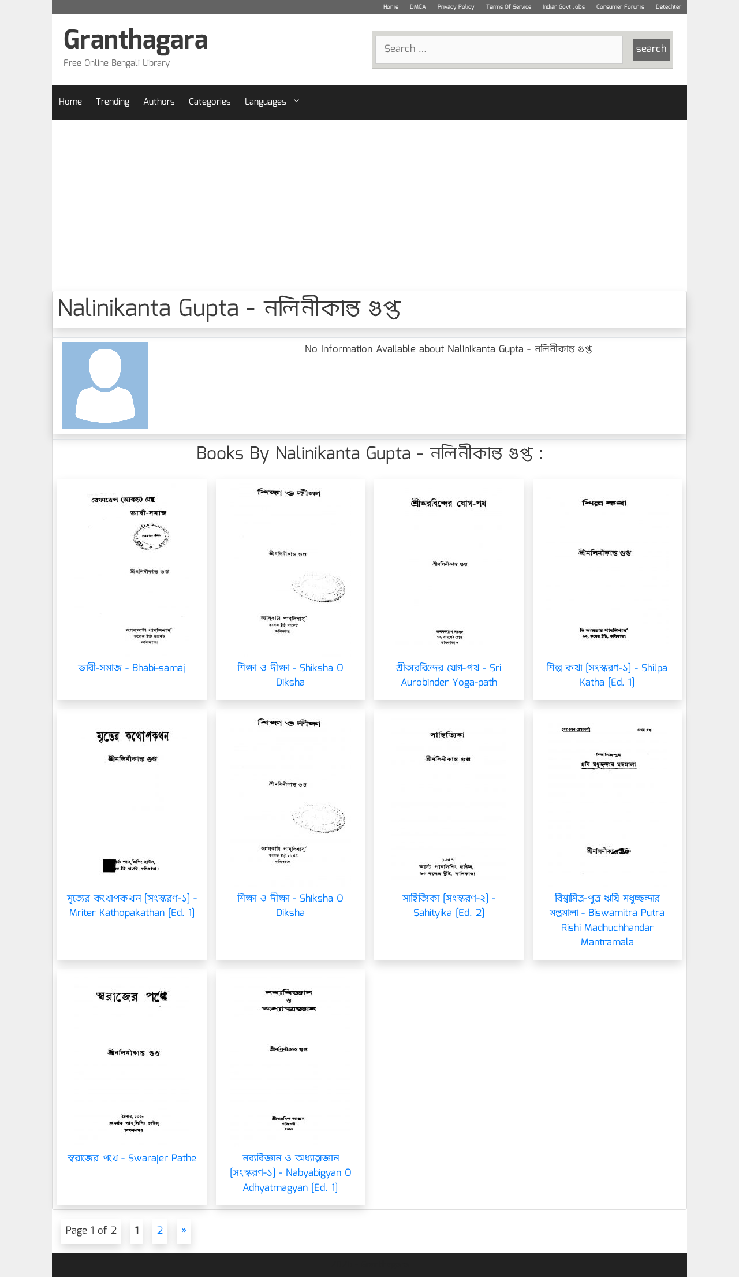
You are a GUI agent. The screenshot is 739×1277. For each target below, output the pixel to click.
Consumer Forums (620, 7)
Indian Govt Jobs (564, 7)
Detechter (668, 7)
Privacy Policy (456, 7)
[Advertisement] (369, 205)
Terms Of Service (508, 7)
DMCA (418, 7)
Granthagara (136, 41)
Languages (265, 102)
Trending (112, 102)
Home (390, 7)
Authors (159, 102)
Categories (210, 102)
